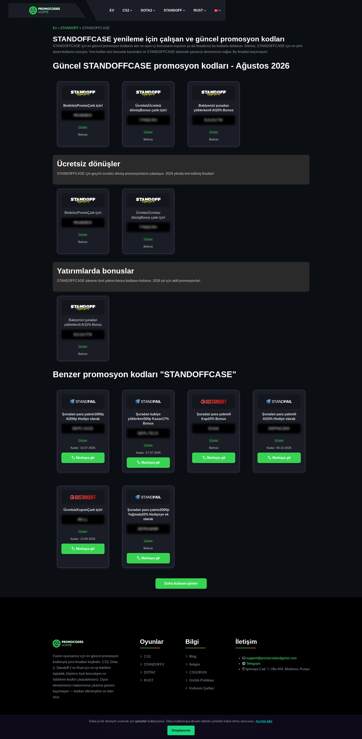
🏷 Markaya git (82, 457)
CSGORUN (198, 672)
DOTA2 (146, 10)
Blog (192, 656)
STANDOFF (173, 10)
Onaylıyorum (181, 730)
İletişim (194, 664)
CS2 (126, 10)
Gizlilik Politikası (201, 680)
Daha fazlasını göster (181, 583)
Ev (55, 28)
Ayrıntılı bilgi (264, 721)
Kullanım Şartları (201, 688)
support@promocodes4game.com (271, 658)
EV (112, 10)
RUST (198, 10)
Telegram (253, 663)
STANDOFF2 (154, 664)
